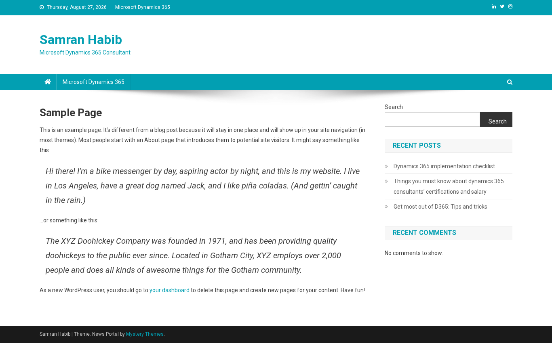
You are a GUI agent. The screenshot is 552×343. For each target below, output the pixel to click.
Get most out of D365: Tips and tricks (440, 206)
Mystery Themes (145, 334)
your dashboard (170, 290)
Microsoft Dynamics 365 (142, 7)
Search (394, 107)
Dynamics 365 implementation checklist (444, 166)
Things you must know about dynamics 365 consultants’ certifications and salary (449, 186)
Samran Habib (81, 39)
